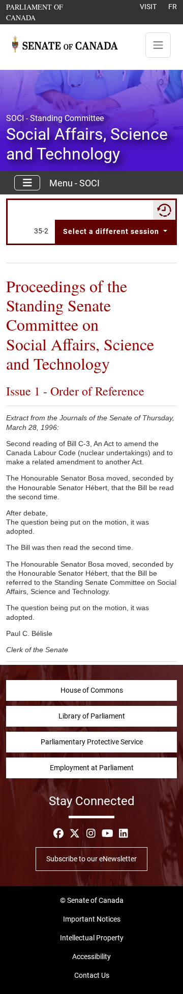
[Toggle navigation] (158, 45)
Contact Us (91, 975)
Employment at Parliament (92, 768)
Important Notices (91, 919)
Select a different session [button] (112, 231)
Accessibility (91, 956)
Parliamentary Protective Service (92, 742)
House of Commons (91, 690)
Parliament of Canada (45, 12)
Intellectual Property (92, 938)
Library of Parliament (91, 716)
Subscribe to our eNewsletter (91, 859)
